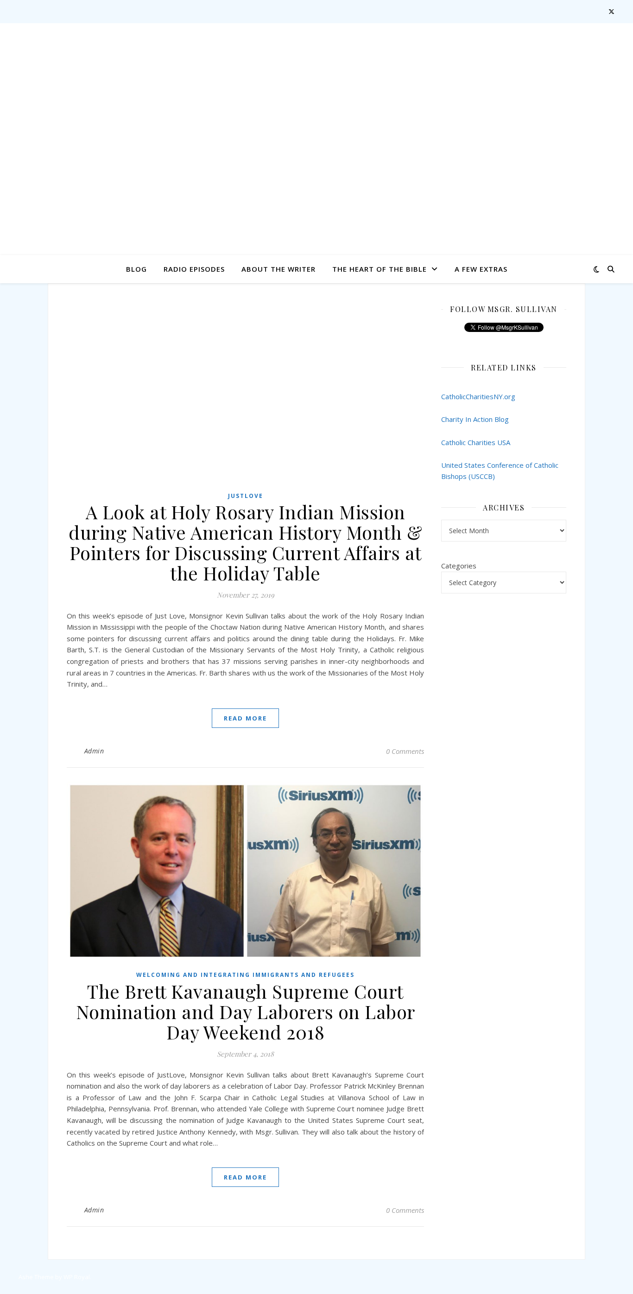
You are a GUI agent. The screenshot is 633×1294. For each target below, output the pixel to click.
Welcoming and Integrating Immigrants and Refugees (245, 975)
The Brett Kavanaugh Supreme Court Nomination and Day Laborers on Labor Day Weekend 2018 (245, 1011)
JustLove (245, 496)
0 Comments (405, 751)
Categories (458, 565)
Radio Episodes (194, 269)
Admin (94, 750)
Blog (136, 269)
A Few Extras (481, 269)
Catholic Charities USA (475, 442)
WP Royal (76, 1277)
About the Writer (278, 269)
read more (245, 718)
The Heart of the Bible (379, 269)
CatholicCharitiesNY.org (478, 396)
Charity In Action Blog (475, 419)
